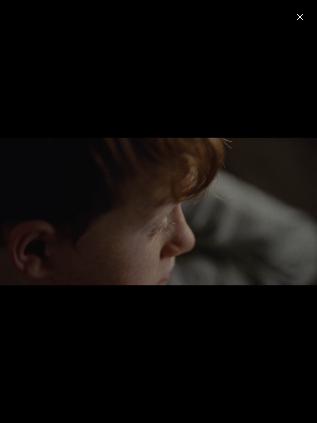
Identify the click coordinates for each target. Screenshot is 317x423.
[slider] (157, 418)
